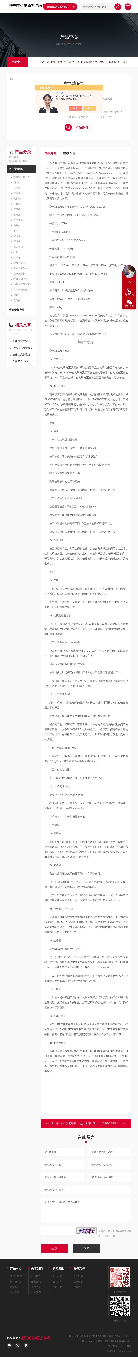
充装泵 (17, 204)
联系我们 (78, 1276)
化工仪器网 (125, 1346)
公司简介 (36, 1276)
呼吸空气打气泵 (21, 177)
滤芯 (15, 295)
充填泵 (17, 193)
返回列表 (88, 1124)
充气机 (17, 209)
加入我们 (36, 1292)
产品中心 (17, 61)
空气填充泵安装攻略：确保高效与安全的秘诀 (23, 347)
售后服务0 (18, 220)
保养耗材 (18, 246)
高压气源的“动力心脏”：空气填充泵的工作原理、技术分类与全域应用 (23, 341)
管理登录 (111, 1351)
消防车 (13, 1287)
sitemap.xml (124, 1351)
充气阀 (17, 300)
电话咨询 (129, 294)
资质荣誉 (36, 1287)
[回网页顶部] (129, 282)
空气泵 (17, 236)
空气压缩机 (19, 273)
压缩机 (17, 241)
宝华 (15, 230)
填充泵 (112, 62)
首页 (59, 62)
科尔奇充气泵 (20, 289)
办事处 (17, 225)
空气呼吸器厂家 (17, 1276)
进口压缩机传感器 (17, 1281)
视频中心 (78, 1287)
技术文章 (57, 1281)
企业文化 (36, 1281)
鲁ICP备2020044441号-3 (118, 1341)
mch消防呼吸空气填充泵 (75, 1123)
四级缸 (17, 182)
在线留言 (69, 153)
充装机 (17, 198)
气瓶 (15, 252)
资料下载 (57, 1287)
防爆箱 (17, 257)
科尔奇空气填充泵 (22, 284)
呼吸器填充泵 (20, 279)
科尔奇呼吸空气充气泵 (93, 62)
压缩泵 (17, 187)
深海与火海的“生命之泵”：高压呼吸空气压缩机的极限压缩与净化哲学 (23, 361)
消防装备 (15, 1292)
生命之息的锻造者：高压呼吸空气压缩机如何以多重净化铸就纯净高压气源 (23, 354)
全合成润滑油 (20, 268)
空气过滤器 (19, 263)
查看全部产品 (16, 309)
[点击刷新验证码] (86, 1230)
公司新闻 (57, 1276)
